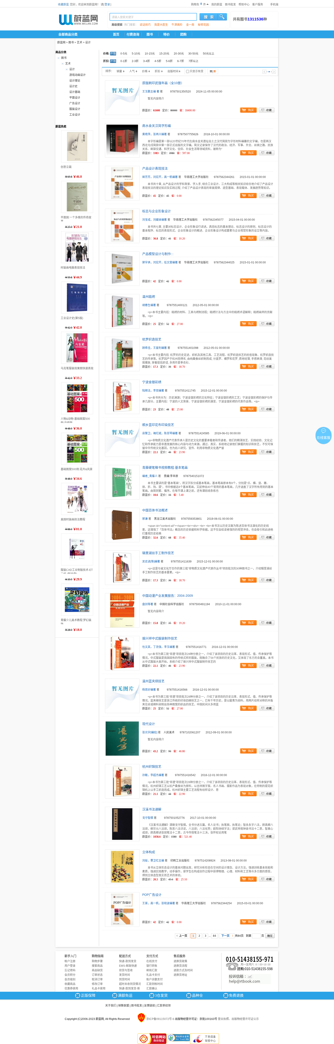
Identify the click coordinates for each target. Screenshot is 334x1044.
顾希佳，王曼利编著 (154, 348)
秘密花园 (203, 24)
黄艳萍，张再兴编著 (154, 134)
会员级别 (70, 979)
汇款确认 (151, 988)
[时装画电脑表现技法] (77, 247)
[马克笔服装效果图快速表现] (77, 347)
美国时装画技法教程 (73, 519)
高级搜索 (117, 24)
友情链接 (149, 1005)
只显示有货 (196, 71)
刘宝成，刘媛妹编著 (154, 219)
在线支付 (151, 961)
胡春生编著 (149, 305)
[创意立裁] (77, 146)
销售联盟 (123, 1005)
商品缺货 (97, 970)
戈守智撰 (147, 817)
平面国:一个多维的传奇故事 (76, 219)
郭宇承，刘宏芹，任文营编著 (160, 262)
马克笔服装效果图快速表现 (77, 368)
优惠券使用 (71, 988)
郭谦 (145, 518)
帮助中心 (244, 4)
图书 (150, 34)
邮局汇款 (151, 970)
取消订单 (97, 979)
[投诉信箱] (249, 979)
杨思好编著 (149, 689)
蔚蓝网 (61, 42)
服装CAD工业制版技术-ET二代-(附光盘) (77, 571)
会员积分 (70, 975)
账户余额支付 (154, 979)
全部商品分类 (67, 34)
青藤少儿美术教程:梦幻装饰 (76, 621)
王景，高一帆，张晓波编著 (158, 903)
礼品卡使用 (98, 988)
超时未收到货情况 (130, 984)
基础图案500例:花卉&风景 (76, 469)
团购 (183, 34)
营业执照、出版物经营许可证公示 (238, 1019)
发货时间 (124, 975)
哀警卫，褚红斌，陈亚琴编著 (160, 433)
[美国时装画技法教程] (77, 499)
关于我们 (110, 1005)
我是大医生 (161, 24)
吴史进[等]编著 (151, 561)
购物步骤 (97, 961)
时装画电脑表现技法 (73, 267)
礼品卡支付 (153, 975)
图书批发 (230, 4)
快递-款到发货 (127, 961)
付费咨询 (133, 34)
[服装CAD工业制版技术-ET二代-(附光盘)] (77, 549)
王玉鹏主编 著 (150, 91)
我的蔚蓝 (216, 4)
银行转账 (151, 965)
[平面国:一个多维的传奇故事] (77, 196)
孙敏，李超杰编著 (153, 775)
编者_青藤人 (149, 476)
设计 (88, 42)
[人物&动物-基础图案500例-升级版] (77, 398)
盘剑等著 (147, 604)
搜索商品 (97, 965)
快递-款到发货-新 (129, 988)
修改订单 (97, 984)
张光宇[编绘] (149, 732)
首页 (116, 34)
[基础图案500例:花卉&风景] (77, 448)
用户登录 (70, 965)
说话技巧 (145, 24)
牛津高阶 (177, 24)
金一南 (190, 24)
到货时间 (124, 979)
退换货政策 (180, 961)
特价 (166, 34)
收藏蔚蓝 (63, 4)
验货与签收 (126, 970)
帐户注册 (70, 961)
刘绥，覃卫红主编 (153, 860)
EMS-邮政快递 (128, 965)
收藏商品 (70, 984)
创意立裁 (66, 167)
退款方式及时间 (183, 970)
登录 (107, 4)
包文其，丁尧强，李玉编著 (158, 647)
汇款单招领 (164, 1005)
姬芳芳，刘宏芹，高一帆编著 (160, 177)
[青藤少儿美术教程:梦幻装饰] (77, 599)
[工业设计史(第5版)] (77, 297)
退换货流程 (180, 965)
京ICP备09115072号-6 (160, 1019)
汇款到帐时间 (154, 984)
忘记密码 (70, 970)
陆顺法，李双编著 (153, 390)
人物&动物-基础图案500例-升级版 (75, 420)
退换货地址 (180, 975)
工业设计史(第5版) (72, 318)
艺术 (79, 42)
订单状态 (97, 975)
